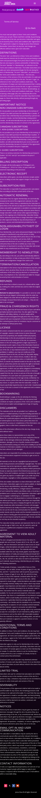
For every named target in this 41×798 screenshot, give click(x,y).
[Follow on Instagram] (5, 785)
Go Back (32, 28)
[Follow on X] (9, 785)
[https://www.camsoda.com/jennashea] (20, 9)
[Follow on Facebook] (13, 785)
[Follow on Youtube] (17, 785)
